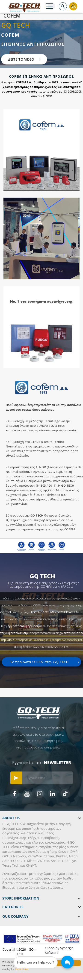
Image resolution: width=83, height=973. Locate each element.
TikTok (65, 793)
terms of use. (22, 969)
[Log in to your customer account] (73, 6)
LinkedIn (52, 793)
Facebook (14, 793)
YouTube (27, 793)
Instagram (39, 793)
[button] (24, 59)
